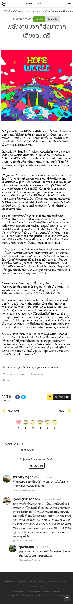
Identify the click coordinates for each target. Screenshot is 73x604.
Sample (41, 581)
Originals (20, 581)
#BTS (9, 367)
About (63, 581)
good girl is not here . (27, 499)
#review (54, 367)
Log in (38, 465)
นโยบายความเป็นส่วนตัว (61, 11)
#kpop (16, 367)
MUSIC (30, 3)
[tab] (14, 443)
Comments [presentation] (14, 443)
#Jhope (36, 367)
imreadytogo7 (23, 477)
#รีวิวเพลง (26, 367)
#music (45, 367)
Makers (11, 4)
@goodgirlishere (28, 551)
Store (23, 4)
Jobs (41, 585)
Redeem (52, 581)
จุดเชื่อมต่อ (41, 3)
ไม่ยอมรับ (53, 19)
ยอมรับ (39, 19)
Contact (32, 585)
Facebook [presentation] (28, 451)
